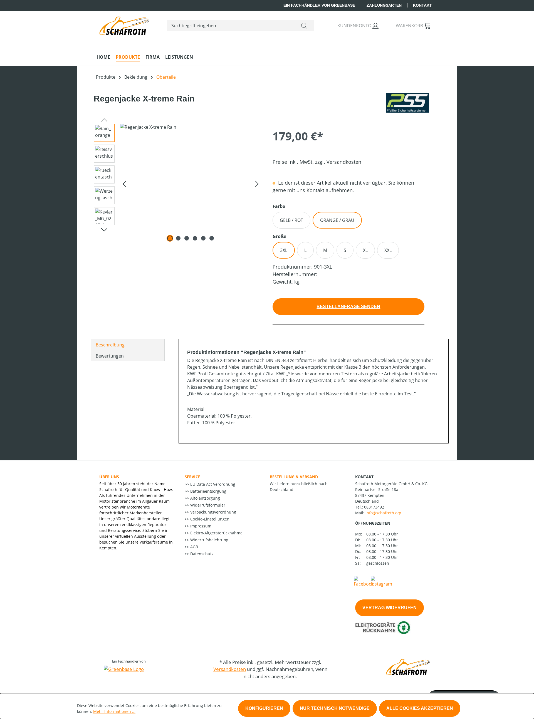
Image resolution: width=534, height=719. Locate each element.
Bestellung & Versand (294, 476)
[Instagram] (381, 581)
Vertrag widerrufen (389, 607)
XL (365, 250)
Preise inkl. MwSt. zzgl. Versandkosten (317, 161)
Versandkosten (229, 669)
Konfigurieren (264, 708)
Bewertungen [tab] (110, 356)
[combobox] (231, 25)
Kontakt (422, 5)
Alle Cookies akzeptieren (419, 708)
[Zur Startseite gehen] (124, 24)
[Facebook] (364, 581)
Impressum (200, 526)
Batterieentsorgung (207, 491)
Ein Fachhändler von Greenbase (319, 5)
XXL (388, 250)
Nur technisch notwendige (335, 708)
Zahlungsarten (384, 5)
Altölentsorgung (204, 498)
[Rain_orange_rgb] (190, 183)
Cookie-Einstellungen (209, 519)
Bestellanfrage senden (348, 306)
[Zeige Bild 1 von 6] (170, 238)
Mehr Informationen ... (114, 711)
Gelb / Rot (291, 220)
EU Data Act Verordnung (212, 484)
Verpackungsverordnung (212, 512)
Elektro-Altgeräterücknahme (216, 532)
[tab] (128, 344)
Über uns (109, 476)
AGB (193, 546)
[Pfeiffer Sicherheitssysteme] (407, 103)
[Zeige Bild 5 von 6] (203, 238)
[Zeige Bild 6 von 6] (211, 238)
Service (192, 476)
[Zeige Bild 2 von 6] (178, 238)
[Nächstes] (257, 184)
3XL (283, 250)
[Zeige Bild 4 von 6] (195, 238)
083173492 (374, 507)
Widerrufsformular (207, 505)
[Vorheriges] (124, 184)
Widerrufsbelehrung (208, 539)
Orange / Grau (337, 220)
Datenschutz (201, 553)
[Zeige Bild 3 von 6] (186, 238)
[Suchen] (304, 25)
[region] (175, 183)
